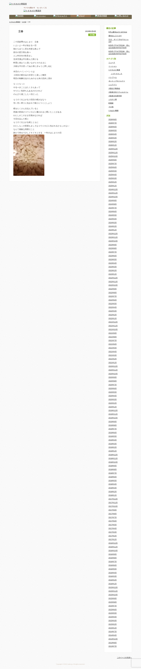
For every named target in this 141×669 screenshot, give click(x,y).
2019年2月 (113, 447)
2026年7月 (113, 123)
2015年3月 (113, 621)
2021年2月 (113, 359)
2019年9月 (113, 422)
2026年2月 (113, 141)
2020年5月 (113, 392)
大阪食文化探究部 (115, 96)
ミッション (113, 66)
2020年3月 (113, 399)
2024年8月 (113, 204)
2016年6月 (113, 565)
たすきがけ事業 (114, 70)
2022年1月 (113, 318)
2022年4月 (113, 307)
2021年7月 (113, 340)
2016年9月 (113, 554)
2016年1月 (113, 584)
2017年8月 (113, 514)
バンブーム (113, 77)
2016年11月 (113, 547)
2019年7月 (113, 429)
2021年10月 (113, 329)
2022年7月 (113, 296)
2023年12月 (113, 234)
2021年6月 (113, 344)
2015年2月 (113, 624)
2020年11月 (113, 370)
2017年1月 (113, 539)
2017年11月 (113, 503)
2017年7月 (113, 517)
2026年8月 (113, 119)
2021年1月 (113, 363)
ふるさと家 (113, 99)
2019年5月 (113, 436)
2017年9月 (113, 510)
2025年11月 (113, 153)
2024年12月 (113, 189)
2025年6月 (113, 167)
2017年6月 (113, 521)
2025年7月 (113, 164)
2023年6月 (113, 256)
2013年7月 (113, 646)
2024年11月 (113, 193)
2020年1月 (113, 407)
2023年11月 (113, 237)
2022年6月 (113, 300)
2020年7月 (113, 385)
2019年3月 (113, 444)
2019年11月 (113, 414)
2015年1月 (113, 628)
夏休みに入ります (115, 36)
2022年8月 (113, 293)
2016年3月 (113, 576)
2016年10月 (113, 551)
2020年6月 (113, 388)
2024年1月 (113, 230)
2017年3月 (113, 532)
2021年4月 (113, 352)
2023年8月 (113, 248)
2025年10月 (113, 156)
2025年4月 (113, 175)
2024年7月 (113, 208)
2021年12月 (113, 322)
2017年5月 (113, 525)
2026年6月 (113, 127)
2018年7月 (113, 473)
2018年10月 (113, 462)
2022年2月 (113, 315)
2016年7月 (113, 562)
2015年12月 (113, 587)
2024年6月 (113, 211)
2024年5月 (113, 215)
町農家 (111, 103)
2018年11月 (113, 458)
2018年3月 (113, 488)
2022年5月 (113, 304)
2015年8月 (113, 602)
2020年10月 (113, 374)
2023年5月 (113, 259)
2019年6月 (113, 433)
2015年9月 (113, 598)
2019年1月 (113, 451)
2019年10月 (113, 418)
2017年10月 (113, 506)
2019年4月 (113, 440)
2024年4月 (113, 219)
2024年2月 (113, 226)
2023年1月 (113, 274)
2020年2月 (113, 403)
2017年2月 (113, 536)
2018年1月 (113, 495)
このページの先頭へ (124, 658)
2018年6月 (113, 477)
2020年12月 (113, 366)
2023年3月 (113, 267)
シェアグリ (113, 85)
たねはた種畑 (113, 111)
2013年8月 (113, 643)
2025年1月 (113, 186)
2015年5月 (113, 613)
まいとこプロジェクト (117, 81)
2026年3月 (113, 138)
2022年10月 (113, 285)
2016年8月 (113, 558)
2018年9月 (113, 466)
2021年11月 (113, 326)
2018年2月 (113, 492)
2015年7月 (113, 606)
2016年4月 (113, 573)
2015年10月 (113, 595)
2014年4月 (113, 635)
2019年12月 (113, 410)
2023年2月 (113, 270)
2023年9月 (113, 245)
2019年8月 (113, 425)
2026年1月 (113, 145)
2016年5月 (113, 569)
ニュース (112, 63)
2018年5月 (113, 481)
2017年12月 (113, 499)
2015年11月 (113, 591)
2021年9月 (113, 333)
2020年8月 (113, 381)
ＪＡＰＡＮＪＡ (116, 74)
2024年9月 (113, 200)
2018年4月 (113, 484)
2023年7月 (113, 252)
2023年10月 (113, 241)
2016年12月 (113, 543)
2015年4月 (113, 617)
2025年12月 (113, 149)
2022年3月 (113, 311)
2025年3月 (113, 178)
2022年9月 (113, 289)
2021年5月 (113, 348)
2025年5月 (113, 171)
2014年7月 (113, 632)
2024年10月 (113, 197)
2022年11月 (113, 282)
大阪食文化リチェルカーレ (118, 92)
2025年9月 (113, 160)
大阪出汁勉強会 (114, 88)
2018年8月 (113, 469)
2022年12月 (113, 278)
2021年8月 (113, 337)
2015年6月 (113, 610)
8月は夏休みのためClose (118, 32)
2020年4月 (113, 396)
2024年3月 (113, 223)
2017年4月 (113, 528)
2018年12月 (113, 455)
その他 (92, 35)
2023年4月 (113, 263)
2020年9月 (113, 377)
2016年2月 (113, 580)
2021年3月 (113, 355)
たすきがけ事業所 (14, 22)
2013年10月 (113, 639)
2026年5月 (113, 130)
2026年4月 (113, 134)
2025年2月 (113, 182)
